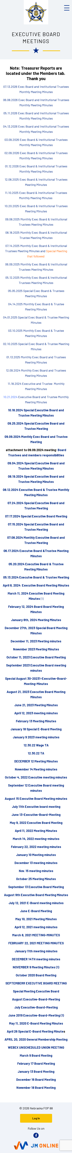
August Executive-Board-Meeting (36, 999)
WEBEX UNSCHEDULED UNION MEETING (36, 1047)
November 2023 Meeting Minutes (36, 649)
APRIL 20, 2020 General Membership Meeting (36, 1039)
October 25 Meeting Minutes (36, 879)
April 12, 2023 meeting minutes (36, 713)
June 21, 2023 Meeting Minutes (36, 705)
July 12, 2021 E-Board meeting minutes (36, 903)
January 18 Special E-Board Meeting (36, 729)
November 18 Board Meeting (36, 1087)
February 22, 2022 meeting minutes (36, 847)
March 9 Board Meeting (36, 1055)
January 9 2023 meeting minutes (36, 737)
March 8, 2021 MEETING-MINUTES (36, 935)
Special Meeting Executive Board (36, 991)
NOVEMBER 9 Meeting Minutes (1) (36, 967)
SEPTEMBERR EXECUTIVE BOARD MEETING (36, 983)
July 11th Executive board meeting (36, 807)
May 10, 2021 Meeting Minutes (36, 919)
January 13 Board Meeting (36, 1071)
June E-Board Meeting (36, 911)
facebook (36, 1135)
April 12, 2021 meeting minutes (36, 927)
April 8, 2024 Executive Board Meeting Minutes (36, 585)
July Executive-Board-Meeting (36, 1007)
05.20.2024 (16, 564)
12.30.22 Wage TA (36, 745)
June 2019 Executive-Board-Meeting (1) (36, 1015)
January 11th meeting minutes (36, 951)
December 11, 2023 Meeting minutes (36, 641)
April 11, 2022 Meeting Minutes (36, 831)
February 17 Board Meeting (36, 1063)
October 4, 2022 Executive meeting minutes (36, 777)
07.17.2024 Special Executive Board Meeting (36, 516)
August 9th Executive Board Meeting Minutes (36, 895)
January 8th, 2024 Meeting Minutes (36, 620)
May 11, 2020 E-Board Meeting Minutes (36, 1023)
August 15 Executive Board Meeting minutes (36, 798)
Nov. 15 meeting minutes (36, 871)
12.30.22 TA (36, 753)
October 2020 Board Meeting (36, 975)
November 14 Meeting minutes (36, 769)
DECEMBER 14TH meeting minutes (36, 959)
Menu (66, 7)
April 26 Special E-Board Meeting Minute (35, 1031)
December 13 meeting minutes (36, 863)
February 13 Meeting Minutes (36, 721)
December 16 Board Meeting (36, 1079)
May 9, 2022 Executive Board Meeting (36, 823)
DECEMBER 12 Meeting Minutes (36, 761)
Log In (36, 1118)
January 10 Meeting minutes (36, 855)
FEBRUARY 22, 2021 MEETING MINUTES (36, 943)
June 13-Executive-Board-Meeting (36, 815)
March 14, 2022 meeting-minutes (36, 839)
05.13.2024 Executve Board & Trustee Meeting (36, 577)
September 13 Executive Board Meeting (36, 887)
